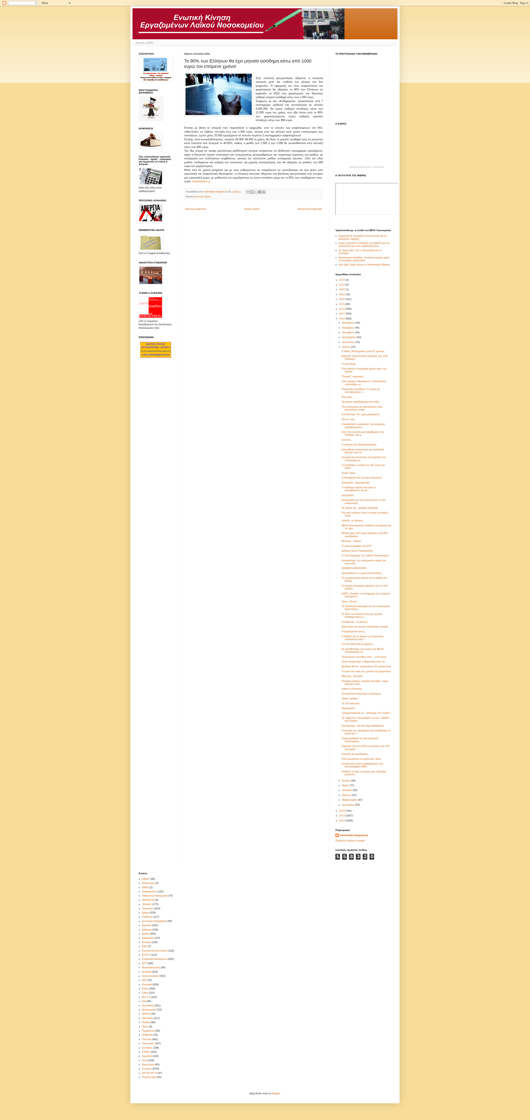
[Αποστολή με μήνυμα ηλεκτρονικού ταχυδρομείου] (248, 192)
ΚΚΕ (144, 980)
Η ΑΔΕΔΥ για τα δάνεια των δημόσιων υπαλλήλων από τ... (362, 638)
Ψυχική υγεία (149, 1077)
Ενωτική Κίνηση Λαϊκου (155, 950)
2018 (342, 308)
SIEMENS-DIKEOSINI (354, 568)
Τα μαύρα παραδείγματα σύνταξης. (361, 401)
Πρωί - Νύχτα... (350, 601)
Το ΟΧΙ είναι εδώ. (351, 703)
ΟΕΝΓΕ (146, 1013)
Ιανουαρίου (348, 804)
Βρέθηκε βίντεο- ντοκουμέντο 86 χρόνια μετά (366, 666)
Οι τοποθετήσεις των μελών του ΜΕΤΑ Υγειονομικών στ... (362, 650)
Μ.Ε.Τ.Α (146, 997)
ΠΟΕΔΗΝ (147, 1035)
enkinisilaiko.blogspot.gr (354, 835)
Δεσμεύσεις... (349, 495)
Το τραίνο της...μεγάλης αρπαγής (360, 508)
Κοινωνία (199, 196)
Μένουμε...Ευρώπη (352, 676)
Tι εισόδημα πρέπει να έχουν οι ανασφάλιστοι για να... (359, 489)
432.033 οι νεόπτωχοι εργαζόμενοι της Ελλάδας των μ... (363, 433)
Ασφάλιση (147, 916)
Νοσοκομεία (148, 1009)
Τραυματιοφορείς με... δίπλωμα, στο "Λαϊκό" (366, 713)
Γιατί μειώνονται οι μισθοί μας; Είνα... (362, 758)
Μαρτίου (347, 795)
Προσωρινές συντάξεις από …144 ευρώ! (364, 656)
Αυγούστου (348, 342)
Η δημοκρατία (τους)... (354, 631)
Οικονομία (147, 1018)
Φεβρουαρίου (350, 799)
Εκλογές (146, 942)
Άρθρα (145, 912)
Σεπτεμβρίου (349, 337)
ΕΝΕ (144, 946)
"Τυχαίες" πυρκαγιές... (353, 376)
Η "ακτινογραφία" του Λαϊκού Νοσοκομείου (365, 555)
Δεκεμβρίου (348, 322)
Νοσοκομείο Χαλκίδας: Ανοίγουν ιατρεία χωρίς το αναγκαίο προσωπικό (364, 259)
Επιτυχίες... (348, 397)
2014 (342, 815)
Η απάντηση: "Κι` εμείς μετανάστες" (361, 414)
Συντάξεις (147, 1047)
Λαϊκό (145, 992)
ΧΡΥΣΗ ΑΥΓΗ (149, 1073)
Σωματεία (147, 1056)
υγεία (145, 1060)
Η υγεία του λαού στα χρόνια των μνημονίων (366, 671)
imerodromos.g (201, 181)
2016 (342, 318)
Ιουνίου (346, 780)
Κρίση (208, 196)
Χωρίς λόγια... (349, 473)
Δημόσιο (146, 925)
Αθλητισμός (148, 883)
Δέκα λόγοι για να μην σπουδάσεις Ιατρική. (365, 626)
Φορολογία (148, 1064)
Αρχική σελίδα (144, 42)
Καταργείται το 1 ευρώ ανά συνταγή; (362, 573)
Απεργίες (147, 904)
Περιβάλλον (148, 1030)
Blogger (275, 1093)
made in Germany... (352, 688)
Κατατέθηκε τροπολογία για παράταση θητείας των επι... (363, 451)
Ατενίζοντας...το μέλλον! (355, 622)
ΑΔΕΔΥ (146, 879)
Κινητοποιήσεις (150, 976)
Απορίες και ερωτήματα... (355, 754)
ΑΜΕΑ (145, 887)
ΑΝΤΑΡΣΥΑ (148, 900)
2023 (342, 284)
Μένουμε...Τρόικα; (351, 541)
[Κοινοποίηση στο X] (256, 192)
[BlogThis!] (252, 192)
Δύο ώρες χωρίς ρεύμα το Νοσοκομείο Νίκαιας (364, 264)
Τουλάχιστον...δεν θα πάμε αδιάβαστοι (363, 725)
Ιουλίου (346, 347)
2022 (342, 289)
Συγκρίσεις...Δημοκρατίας (356, 482)
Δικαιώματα (148, 937)
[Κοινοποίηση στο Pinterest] (264, 192)
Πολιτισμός (148, 1043)
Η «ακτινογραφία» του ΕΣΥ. (357, 546)
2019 (342, 304)
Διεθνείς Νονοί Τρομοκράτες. (358, 550)
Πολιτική (146, 1039)
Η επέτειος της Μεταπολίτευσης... (360, 444)
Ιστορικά (146, 971)
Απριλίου (347, 790)
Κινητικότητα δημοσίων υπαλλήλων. (362, 693)
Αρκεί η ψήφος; (350, 698)
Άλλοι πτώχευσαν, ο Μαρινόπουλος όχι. (363, 661)
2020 (342, 299)
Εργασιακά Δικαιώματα (154, 959)
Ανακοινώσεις (149, 891)
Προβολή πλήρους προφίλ (350, 840)
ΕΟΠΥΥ (146, 954)
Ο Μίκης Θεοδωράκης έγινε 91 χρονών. (363, 351)
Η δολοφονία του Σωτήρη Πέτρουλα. (362, 477)
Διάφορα (147, 929)
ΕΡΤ (144, 963)
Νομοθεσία (148, 1005)
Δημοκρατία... (349, 708)
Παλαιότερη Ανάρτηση (309, 209)
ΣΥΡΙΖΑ (146, 1051)
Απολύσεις (148, 908)
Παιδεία (146, 1022)
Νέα (144, 1001)
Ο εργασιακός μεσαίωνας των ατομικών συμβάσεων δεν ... (363, 426)
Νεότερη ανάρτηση (195, 209)
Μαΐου (346, 785)
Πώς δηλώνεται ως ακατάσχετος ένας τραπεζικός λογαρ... (362, 408)
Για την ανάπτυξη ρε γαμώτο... (358, 644)
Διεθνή (145, 933)
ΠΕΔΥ (145, 1026)
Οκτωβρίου (348, 332)
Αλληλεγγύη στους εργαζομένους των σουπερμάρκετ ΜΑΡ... (362, 765)
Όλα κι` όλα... (349, 419)
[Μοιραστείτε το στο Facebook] (260, 192)
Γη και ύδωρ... (349, 364)
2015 (342, 810)
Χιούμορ (146, 1068)
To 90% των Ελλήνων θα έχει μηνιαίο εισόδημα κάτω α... (362, 615)
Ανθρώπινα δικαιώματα (155, 895)
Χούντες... (347, 439)
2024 (342, 279)
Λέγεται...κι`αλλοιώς (352, 520)
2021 (342, 294)
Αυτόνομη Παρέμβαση (154, 921)
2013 (342, 820)
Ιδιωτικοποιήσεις (151, 967)
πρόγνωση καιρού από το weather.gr (366, 167)
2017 (342, 313)
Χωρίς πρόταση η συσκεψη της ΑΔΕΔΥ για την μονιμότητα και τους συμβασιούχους (364, 244)
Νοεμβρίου (348, 327)
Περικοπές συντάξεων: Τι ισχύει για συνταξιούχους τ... (361, 391)
